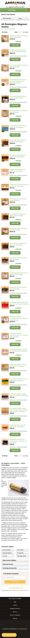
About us (15, 611)
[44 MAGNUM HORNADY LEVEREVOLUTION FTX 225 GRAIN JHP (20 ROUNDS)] (5, 336)
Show (16, 32)
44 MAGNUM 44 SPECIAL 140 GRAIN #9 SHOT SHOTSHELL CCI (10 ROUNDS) (18, 441)
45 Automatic (20, 553)
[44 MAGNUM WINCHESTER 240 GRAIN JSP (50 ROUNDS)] (5, 172)
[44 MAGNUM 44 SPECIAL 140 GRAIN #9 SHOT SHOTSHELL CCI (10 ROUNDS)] (5, 442)
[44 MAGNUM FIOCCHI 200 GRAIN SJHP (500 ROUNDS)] (5, 231)
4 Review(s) (18, 278)
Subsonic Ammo (8, 564)
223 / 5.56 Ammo (6, 549)
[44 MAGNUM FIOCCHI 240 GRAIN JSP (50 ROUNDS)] (5, 260)
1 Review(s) (18, 41)
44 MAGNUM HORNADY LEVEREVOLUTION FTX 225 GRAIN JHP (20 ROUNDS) (19, 335)
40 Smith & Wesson (7, 553)
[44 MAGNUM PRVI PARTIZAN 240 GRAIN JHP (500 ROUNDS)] (5, 128)
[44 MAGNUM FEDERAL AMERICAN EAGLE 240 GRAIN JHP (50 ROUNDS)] (5, 305)
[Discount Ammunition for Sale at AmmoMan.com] (15, 3)
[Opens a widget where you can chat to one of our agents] (9, 635)
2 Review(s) (18, 249)
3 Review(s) (18, 70)
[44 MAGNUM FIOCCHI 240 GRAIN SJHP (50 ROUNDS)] (5, 290)
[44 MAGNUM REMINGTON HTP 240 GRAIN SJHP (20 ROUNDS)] (5, 382)
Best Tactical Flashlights (15, 598)
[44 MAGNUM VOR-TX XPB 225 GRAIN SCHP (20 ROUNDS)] (5, 428)
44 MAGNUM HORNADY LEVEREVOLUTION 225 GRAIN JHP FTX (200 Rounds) (19, 318)
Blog (15, 602)
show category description (8, 29)
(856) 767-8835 (12, 10)
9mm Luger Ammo (21, 556)
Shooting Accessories (10, 568)
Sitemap (15, 618)
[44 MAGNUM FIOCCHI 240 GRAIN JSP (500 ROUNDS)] (5, 202)
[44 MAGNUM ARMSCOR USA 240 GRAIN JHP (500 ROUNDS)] (5, 99)
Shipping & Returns (15, 608)
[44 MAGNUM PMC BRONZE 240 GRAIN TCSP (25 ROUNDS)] (5, 217)
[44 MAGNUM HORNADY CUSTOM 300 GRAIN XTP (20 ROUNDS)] (5, 367)
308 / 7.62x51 (20, 549)
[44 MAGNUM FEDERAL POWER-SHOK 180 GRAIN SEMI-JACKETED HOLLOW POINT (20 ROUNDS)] (5, 411)
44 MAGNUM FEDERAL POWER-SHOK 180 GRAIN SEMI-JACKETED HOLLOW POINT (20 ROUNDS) (19, 410)
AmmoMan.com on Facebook (14, 593)
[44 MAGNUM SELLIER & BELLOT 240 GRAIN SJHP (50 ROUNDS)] (5, 187)
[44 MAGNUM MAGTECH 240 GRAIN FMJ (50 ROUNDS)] (5, 113)
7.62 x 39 (5, 556)
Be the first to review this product (18, 56)
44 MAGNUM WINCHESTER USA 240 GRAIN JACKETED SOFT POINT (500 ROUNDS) (18, 81)
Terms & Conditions (15, 615)
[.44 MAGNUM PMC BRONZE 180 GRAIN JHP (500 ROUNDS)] (5, 143)
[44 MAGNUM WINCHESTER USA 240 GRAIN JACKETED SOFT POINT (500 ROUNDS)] (5, 82)
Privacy (15, 605)
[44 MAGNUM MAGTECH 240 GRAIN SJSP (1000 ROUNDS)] (5, 38)
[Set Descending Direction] (28, 18)
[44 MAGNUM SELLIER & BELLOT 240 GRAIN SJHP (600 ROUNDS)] (5, 53)
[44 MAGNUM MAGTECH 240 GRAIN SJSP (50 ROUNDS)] (5, 68)
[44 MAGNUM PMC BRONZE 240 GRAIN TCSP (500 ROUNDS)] (5, 158)
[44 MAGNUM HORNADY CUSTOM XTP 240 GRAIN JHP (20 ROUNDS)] (5, 352)
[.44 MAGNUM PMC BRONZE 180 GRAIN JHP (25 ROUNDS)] (5, 246)
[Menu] (3, 10)
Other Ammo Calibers (9, 560)
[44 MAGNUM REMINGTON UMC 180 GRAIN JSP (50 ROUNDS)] (5, 276)
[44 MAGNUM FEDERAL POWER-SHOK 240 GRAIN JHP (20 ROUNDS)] (5, 397)
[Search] (21, 10)
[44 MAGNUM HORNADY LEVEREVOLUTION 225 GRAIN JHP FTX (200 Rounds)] (5, 319)
